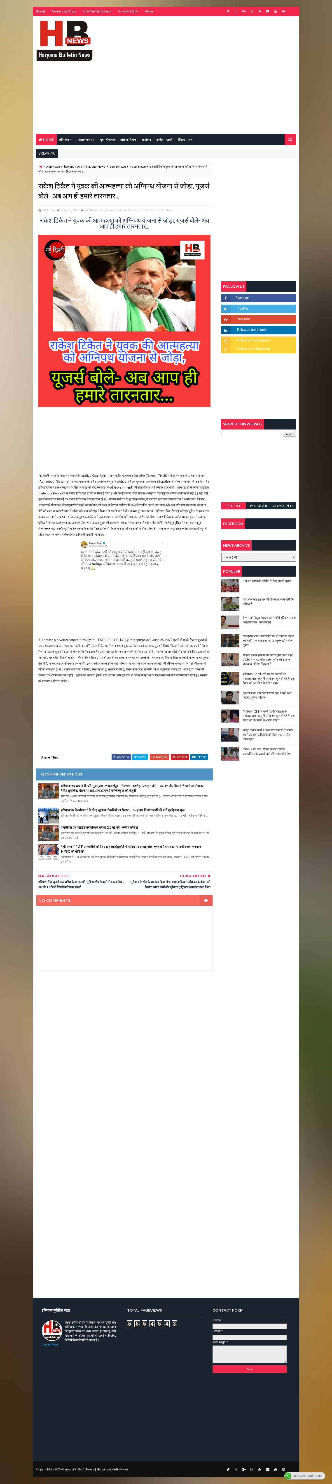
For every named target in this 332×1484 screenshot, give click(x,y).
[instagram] (251, 11)
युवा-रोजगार (107, 139)
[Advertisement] (166, 100)
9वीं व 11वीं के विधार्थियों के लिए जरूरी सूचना (267, 581)
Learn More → (52, 1344)
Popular (258, 506)
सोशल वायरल (86, 139)
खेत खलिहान (128, 139)
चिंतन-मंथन (185, 139)
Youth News (138, 166)
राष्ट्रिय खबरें (165, 139)
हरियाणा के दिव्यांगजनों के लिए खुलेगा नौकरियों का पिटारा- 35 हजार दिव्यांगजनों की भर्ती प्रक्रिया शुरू (123, 810)
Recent (234, 506)
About (40, 11)
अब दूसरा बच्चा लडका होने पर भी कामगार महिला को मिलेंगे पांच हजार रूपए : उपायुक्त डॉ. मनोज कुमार (268, 640)
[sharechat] (291, 1469)
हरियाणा (64, 139)
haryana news (73, 166)
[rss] (259, 11)
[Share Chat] (291, 11)
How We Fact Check (97, 11)
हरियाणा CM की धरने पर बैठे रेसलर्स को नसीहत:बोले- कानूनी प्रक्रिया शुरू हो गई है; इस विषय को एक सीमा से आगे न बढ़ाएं (269, 678)
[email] (267, 11)
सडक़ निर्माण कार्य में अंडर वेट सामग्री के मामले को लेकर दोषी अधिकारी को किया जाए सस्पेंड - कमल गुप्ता (268, 734)
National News (95, 166)
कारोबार (146, 139)
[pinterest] (283, 11)
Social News (118, 166)
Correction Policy (64, 11)
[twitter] (228, 11)
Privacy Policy (128, 11)
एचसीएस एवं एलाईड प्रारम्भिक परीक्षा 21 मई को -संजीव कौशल (99, 827)
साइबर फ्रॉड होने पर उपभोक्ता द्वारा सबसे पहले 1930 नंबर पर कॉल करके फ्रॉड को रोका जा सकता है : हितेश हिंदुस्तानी (268, 659)
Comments (283, 506)
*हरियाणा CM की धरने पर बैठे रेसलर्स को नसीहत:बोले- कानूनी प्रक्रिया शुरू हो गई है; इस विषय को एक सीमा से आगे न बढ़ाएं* (269, 715)
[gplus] (244, 11)
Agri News (53, 166)
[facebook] (236, 11)
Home (149, 11)
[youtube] (275, 11)
